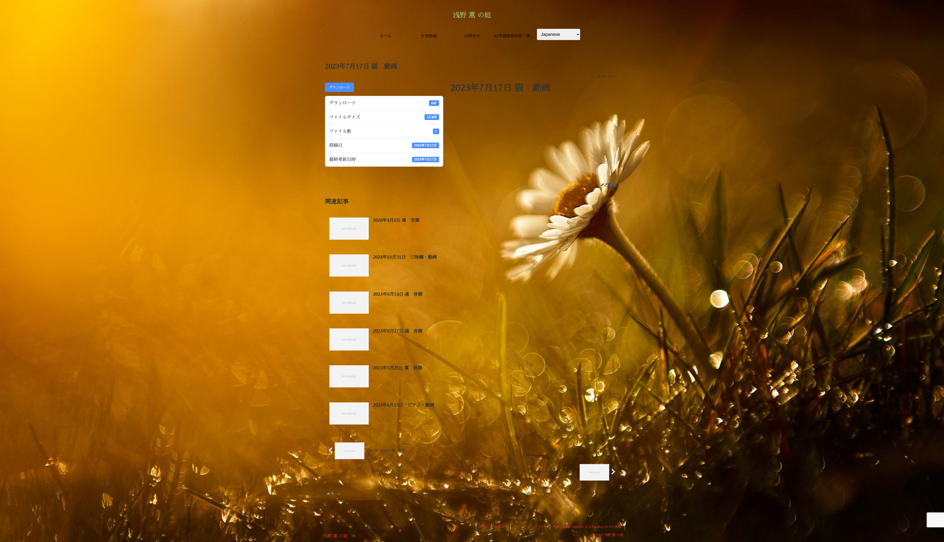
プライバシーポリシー (530, 526)
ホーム (484, 526)
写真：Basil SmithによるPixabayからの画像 (587, 526)
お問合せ (501, 526)
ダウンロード (339, 87)
